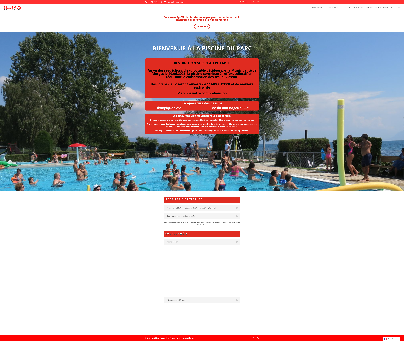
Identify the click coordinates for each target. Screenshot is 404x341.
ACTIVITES (346, 8)
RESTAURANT (396, 8)
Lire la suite (149, 328)
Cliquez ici (201, 26)
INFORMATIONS (332, 8)
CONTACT (369, 8)
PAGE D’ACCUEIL (318, 8)
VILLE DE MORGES (381, 8)
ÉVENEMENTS (358, 8)
